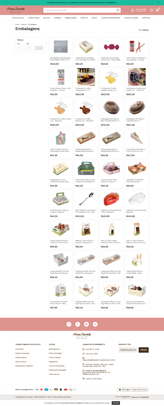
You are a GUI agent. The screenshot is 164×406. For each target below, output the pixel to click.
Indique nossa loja (22, 353)
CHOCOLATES (18, 18)
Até (27, 44)
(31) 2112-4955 (91, 354)
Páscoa (23, 24)
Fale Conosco (20, 362)
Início (17, 24)
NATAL (94, 18)
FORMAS (57, 18)
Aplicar (39, 48)
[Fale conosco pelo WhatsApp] (151, 11)
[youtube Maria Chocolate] (86, 324)
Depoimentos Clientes (24, 366)
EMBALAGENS (71, 18)
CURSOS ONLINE (131, 18)
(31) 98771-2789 (92, 349)
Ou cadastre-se (140, 11)
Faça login (142, 9)
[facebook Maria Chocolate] (77, 324)
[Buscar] (118, 10)
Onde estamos (21, 357)
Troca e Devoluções (56, 366)
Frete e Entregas (55, 353)
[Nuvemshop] (122, 398)
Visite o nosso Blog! (94, 379)
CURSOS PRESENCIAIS (110, 18)
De (18, 44)
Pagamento (53, 362)
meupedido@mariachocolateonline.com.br (98, 360)
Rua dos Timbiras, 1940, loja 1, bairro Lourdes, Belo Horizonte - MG (98, 365)
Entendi (116, 403)
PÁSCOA (84, 18)
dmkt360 (145, 397)
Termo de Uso (54, 374)
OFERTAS (146, 18)
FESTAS (46, 18)
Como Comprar (55, 357)
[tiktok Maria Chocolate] (95, 324)
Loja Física (19, 349)
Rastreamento (54, 349)
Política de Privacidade (57, 370)
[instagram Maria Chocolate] (69, 324)
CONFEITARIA (33, 18)
